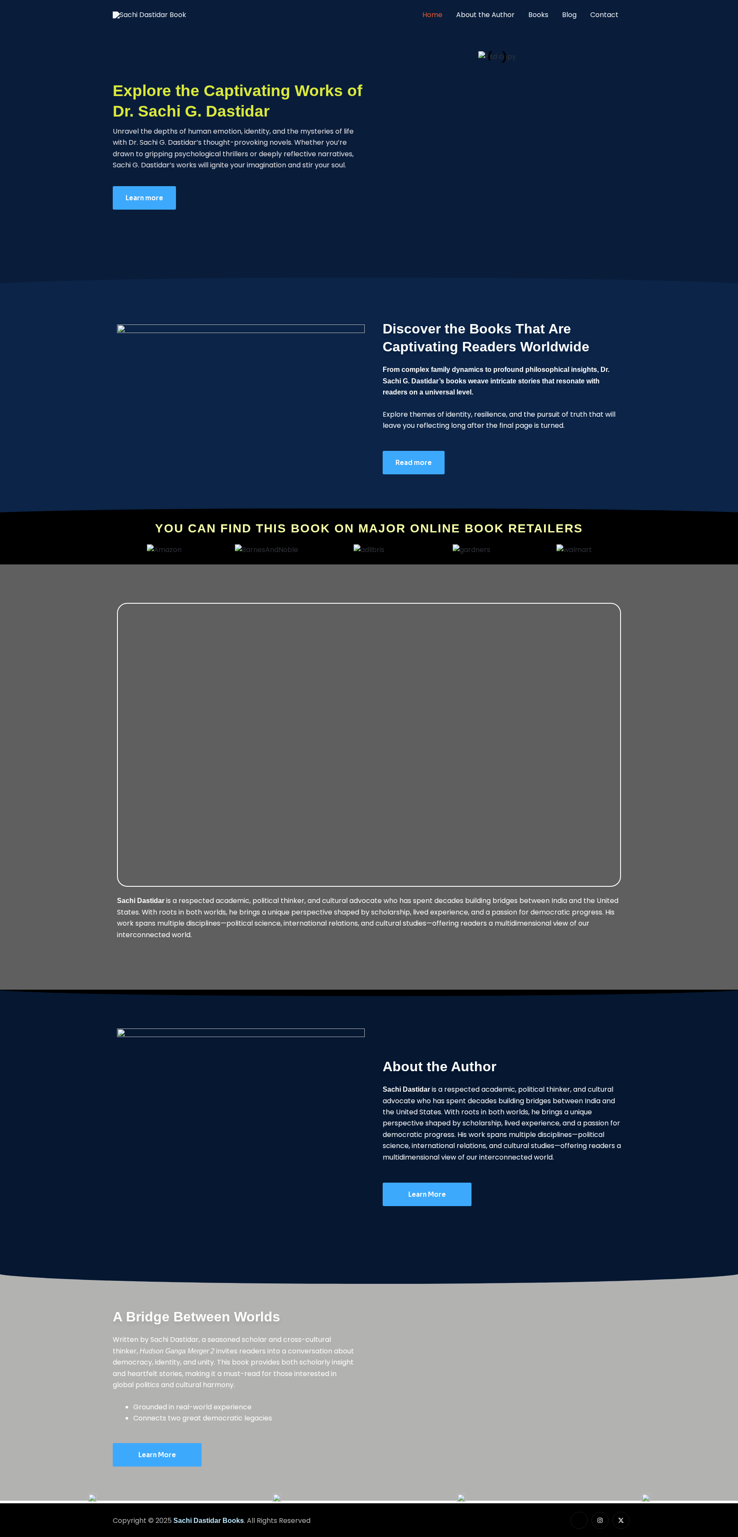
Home (432, 15)
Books (538, 15)
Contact (604, 15)
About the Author (485, 15)
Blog (569, 15)
